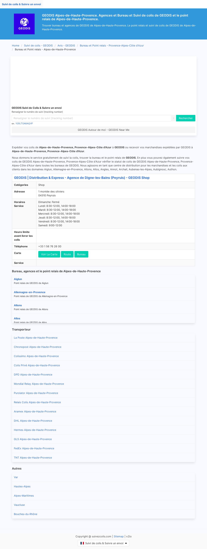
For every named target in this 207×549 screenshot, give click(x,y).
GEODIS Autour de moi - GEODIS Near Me (103, 129)
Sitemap (119, 536)
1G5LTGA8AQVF (24, 123)
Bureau (81, 254)
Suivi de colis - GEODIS (38, 45)
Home (15, 45)
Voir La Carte (49, 254)
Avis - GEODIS (66, 45)
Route (67, 254)
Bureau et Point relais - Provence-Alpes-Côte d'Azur (112, 45)
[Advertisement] (109, 81)
